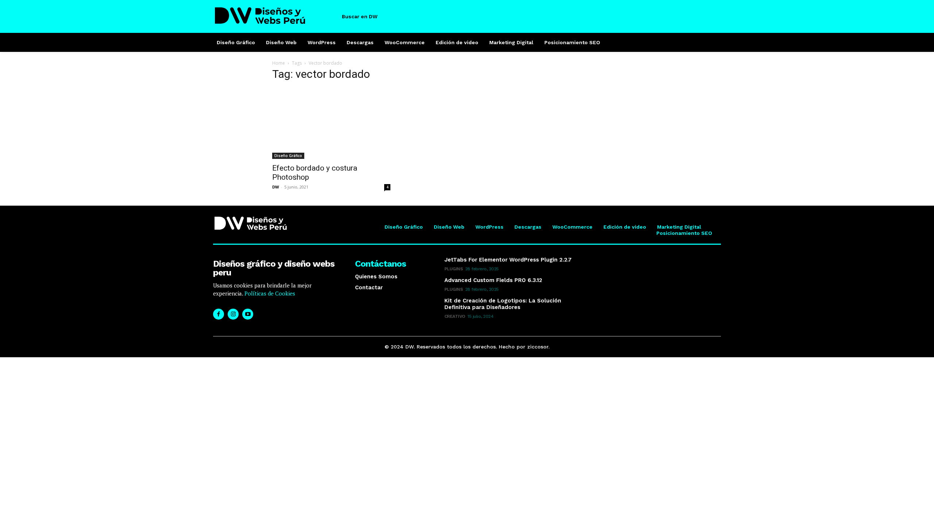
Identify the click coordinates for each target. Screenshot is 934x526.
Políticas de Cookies (269, 293)
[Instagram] (233, 314)
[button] (366, 16)
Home (278, 63)
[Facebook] (218, 314)
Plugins (453, 268)
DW (275, 187)
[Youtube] (247, 314)
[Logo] (275, 15)
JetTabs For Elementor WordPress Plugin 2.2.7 (508, 259)
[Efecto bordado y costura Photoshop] (331, 123)
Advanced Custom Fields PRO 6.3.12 (493, 280)
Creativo (454, 316)
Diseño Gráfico (288, 155)
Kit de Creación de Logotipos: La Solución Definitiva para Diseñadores (502, 303)
